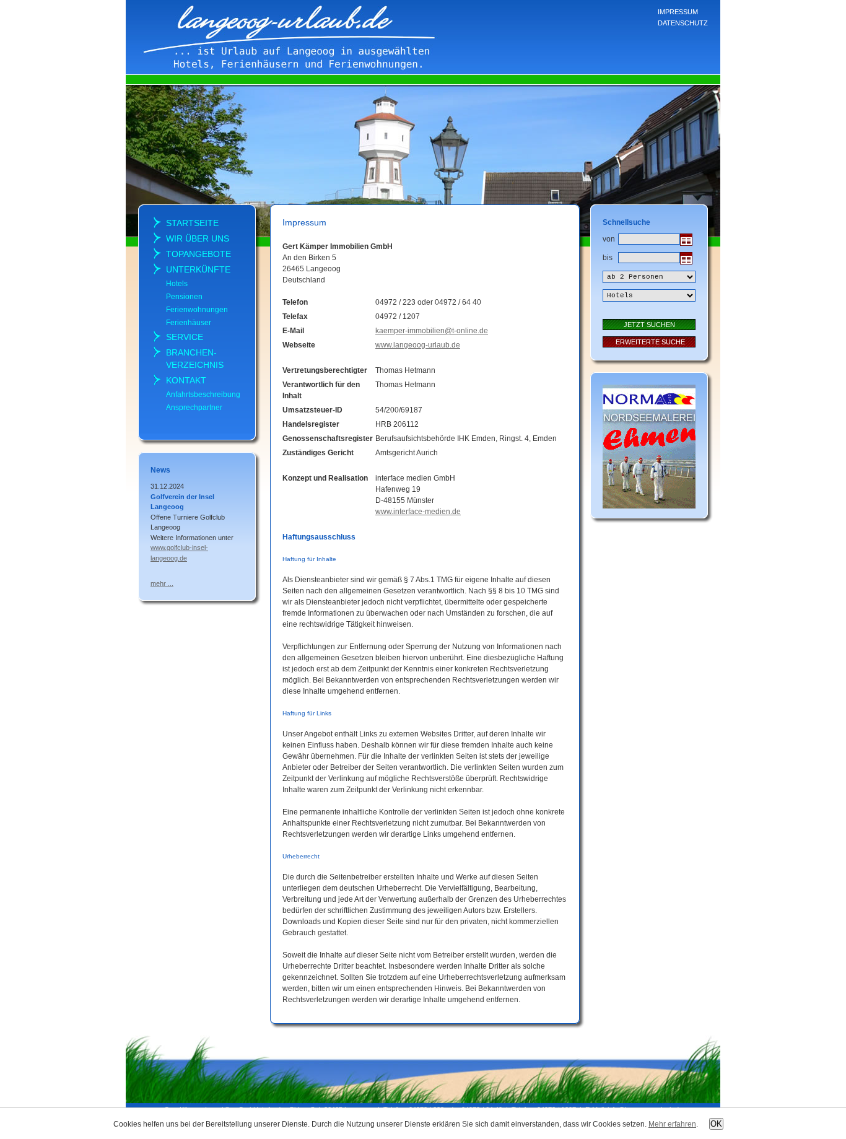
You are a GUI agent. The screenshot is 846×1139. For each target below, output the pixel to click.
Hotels (177, 283)
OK (716, 1123)
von (607, 239)
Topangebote (198, 254)
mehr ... (161, 583)
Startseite (192, 223)
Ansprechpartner (194, 407)
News (160, 470)
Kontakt (186, 380)
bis (607, 257)
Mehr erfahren (672, 1124)
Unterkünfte (198, 269)
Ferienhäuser (188, 322)
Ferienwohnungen (197, 309)
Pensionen (184, 296)
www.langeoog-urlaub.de (417, 345)
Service (184, 337)
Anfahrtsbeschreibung (203, 394)
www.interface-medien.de (418, 511)
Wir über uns (197, 238)
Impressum (678, 11)
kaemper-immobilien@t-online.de (431, 330)
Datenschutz (683, 23)
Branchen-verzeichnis (195, 358)
